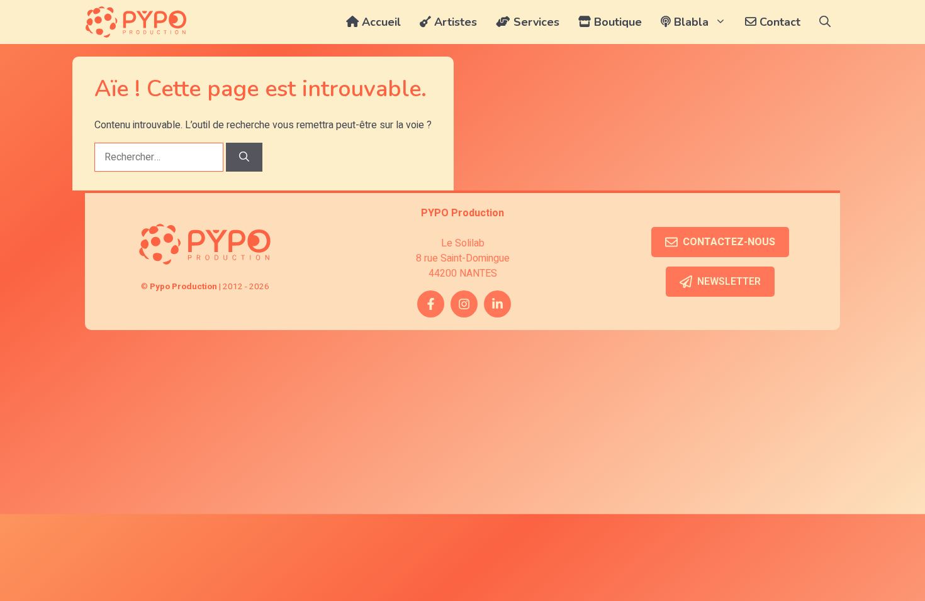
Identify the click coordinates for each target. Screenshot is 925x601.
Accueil (380, 22)
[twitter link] (497, 303)
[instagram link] (464, 303)
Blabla (690, 22)
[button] (825, 22)
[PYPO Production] (136, 22)
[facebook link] (430, 303)
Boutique (616, 22)
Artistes (454, 22)
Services (534, 22)
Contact (778, 22)
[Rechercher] (244, 157)
